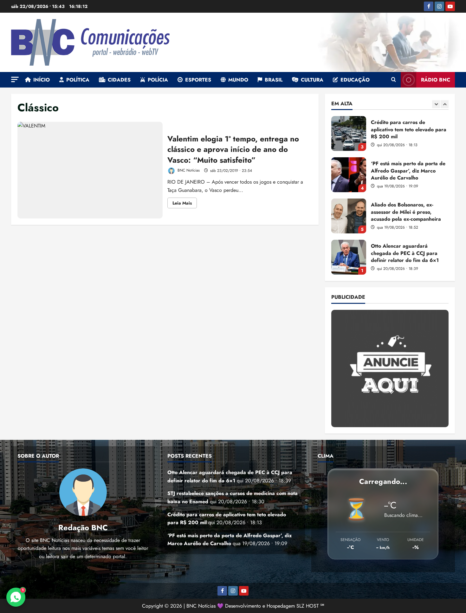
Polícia (158, 79)
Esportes (198, 79)
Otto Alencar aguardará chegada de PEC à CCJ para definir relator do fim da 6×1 (348, 257)
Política (77, 79)
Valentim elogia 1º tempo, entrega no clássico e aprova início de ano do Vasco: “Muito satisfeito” (90, 170)
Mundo (238, 79)
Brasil (273, 79)
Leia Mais (184, 203)
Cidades (119, 79)
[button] (15, 79)
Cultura (312, 79)
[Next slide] (445, 104)
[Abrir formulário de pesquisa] (393, 80)
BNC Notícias (188, 170)
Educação (355, 79)
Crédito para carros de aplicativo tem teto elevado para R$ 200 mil (348, 133)
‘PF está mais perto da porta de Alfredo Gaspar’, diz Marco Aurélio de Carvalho (348, 174)
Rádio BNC (435, 79)
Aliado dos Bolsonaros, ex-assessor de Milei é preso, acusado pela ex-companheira (348, 216)
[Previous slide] (436, 104)
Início (41, 79)
